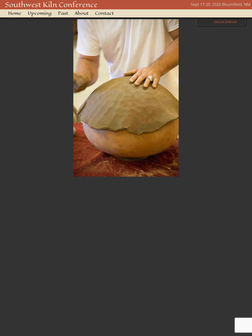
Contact (104, 13)
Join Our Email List (225, 21)
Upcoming (40, 13)
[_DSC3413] (126, 95)
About (82, 13)
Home (14, 13)
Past (63, 13)
